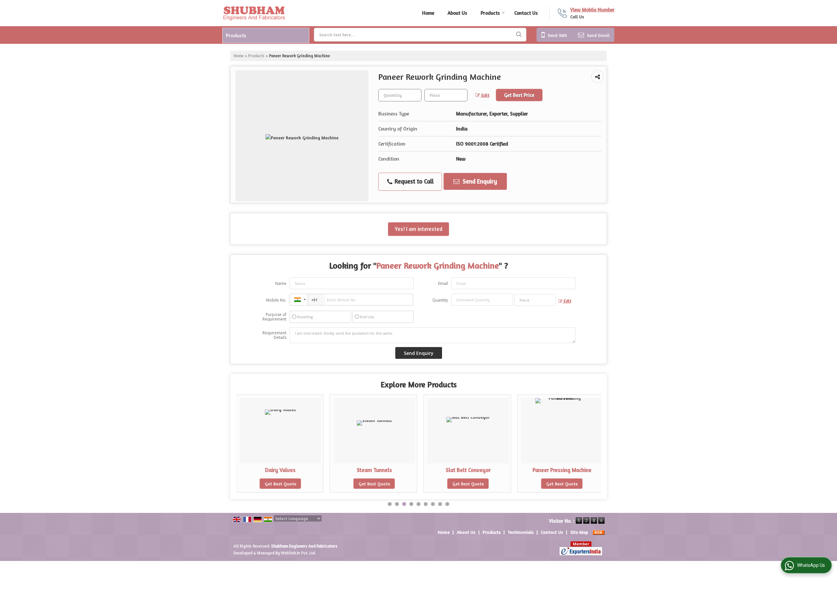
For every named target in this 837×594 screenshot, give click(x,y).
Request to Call (413, 181)
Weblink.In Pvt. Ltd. (298, 552)
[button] (592, 10)
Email (443, 283)
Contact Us (526, 13)
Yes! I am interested (418, 229)
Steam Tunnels (374, 470)
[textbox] (420, 35)
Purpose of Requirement (274, 317)
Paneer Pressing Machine (562, 470)
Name (280, 283)
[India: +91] (299, 300)
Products (490, 13)
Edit (484, 95)
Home (428, 13)
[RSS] (599, 532)
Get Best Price (519, 95)
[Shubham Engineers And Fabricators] (253, 13)
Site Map (579, 532)
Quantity (440, 300)
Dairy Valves (280, 470)
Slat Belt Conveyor (468, 470)
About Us (457, 13)
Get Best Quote (280, 483)
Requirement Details (274, 335)
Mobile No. (276, 300)
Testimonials (521, 532)
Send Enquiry (479, 181)
